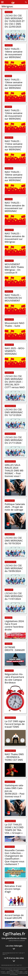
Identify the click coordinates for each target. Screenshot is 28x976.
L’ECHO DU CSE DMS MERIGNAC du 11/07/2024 (14, 596)
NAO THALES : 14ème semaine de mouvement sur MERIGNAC (13, 53)
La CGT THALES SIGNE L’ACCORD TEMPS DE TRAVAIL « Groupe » (14, 828)
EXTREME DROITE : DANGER (15, 649)
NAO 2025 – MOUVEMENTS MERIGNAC (15, 351)
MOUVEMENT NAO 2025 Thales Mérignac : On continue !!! (14, 268)
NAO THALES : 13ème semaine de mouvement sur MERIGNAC (13, 83)
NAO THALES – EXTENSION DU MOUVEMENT (13, 297)
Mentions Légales (19, 971)
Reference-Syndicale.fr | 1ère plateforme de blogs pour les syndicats (16, 973)
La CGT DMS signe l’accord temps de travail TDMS (15, 724)
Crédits (25, 971)
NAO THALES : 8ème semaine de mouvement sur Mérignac (15, 237)
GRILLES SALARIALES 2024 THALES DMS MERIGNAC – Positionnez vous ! (14, 470)
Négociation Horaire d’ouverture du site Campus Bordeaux (14, 678)
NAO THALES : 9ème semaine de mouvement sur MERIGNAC (15, 207)
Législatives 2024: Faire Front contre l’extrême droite (14, 625)
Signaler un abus (10, 971)
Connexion (3, 971)
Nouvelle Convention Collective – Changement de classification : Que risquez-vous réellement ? (15, 857)
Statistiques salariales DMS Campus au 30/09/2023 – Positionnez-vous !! (15, 791)
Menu (2, 2)
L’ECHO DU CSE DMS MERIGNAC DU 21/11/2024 (14, 440)
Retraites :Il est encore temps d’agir (13, 889)
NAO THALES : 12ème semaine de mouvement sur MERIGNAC (13, 114)
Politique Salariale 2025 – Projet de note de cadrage (15, 507)
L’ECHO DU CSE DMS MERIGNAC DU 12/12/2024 (14, 412)
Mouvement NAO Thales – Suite (14, 324)
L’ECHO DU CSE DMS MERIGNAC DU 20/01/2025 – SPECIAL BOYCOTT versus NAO (15, 382)
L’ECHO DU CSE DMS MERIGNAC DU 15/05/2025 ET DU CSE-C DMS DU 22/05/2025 (15, 21)
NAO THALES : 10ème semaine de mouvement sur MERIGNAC (13, 176)
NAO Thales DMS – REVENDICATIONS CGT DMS (14, 757)
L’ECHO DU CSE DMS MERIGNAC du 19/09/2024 (14, 568)
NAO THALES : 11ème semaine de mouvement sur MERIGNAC (13, 145)
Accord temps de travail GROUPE (14, 917)
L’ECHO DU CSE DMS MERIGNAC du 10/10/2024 (14, 540)
